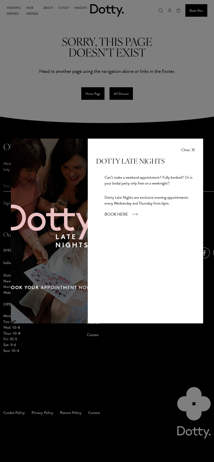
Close (185, 150)
